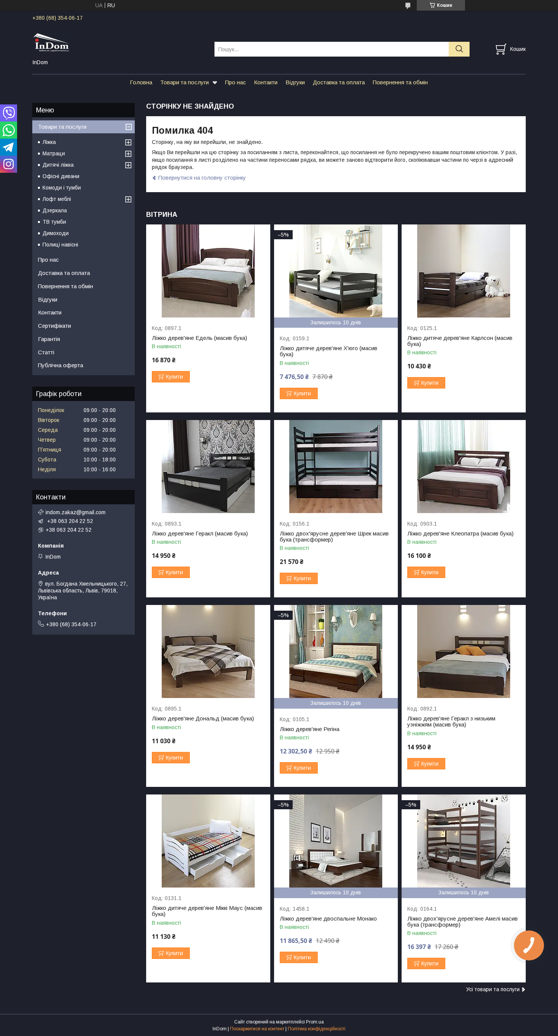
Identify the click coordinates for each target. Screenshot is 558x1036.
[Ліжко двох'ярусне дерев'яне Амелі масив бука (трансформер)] (464, 841)
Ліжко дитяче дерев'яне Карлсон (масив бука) (459, 341)
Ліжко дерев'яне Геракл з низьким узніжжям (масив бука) (451, 721)
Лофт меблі (57, 199)
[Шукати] (459, 49)
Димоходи (56, 233)
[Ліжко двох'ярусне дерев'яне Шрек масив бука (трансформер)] (336, 466)
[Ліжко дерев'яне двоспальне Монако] (336, 841)
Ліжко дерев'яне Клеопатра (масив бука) (460, 534)
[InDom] (118, 42)
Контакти (265, 82)
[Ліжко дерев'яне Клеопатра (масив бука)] (464, 466)
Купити (174, 377)
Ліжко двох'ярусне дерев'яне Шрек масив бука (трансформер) (334, 537)
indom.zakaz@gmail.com (76, 512)
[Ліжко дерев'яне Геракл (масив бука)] (208, 466)
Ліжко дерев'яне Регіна (309, 729)
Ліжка (49, 142)
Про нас (235, 82)
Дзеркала (55, 210)
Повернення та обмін (400, 82)
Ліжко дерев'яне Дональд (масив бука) (203, 718)
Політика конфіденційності (316, 1028)
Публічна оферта (60, 365)
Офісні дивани (61, 176)
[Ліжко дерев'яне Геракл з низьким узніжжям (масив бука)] (464, 651)
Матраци (54, 153)
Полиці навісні (60, 245)
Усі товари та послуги (493, 989)
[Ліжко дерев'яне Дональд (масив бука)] (208, 651)
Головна (141, 82)
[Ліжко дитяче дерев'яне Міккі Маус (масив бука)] (208, 841)
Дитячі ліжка (58, 165)
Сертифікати (54, 325)
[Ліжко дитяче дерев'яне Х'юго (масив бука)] (336, 270)
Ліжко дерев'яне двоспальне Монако (328, 919)
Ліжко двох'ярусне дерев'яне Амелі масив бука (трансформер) (462, 922)
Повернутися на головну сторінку (202, 177)
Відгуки (295, 82)
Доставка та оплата (339, 82)
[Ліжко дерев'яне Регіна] (336, 651)
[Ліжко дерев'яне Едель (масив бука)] (208, 270)
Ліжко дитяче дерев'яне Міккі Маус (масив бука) (207, 911)
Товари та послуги (184, 82)
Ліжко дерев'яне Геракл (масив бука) (200, 534)
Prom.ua (315, 1022)
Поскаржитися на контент (257, 1028)
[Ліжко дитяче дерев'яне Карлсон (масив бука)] (464, 270)
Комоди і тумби (62, 188)
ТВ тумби (54, 222)
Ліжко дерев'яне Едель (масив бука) (199, 338)
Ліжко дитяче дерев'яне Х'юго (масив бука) (328, 351)
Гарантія (49, 339)
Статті (46, 352)
